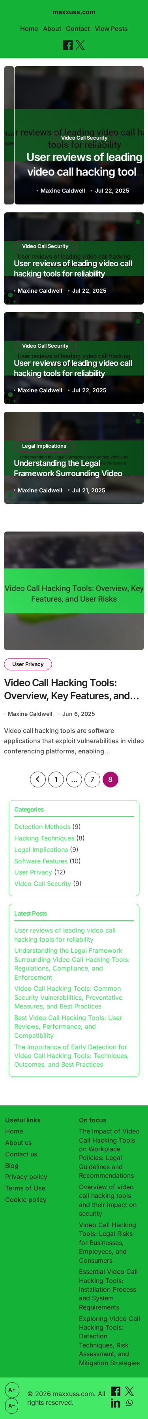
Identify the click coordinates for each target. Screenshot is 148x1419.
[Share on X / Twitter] (80, 45)
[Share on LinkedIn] (116, 1405)
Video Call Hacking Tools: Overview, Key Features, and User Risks (67, 695)
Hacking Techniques (44, 838)
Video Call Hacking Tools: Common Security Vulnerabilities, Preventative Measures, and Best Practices (68, 997)
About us (18, 1143)
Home (29, 28)
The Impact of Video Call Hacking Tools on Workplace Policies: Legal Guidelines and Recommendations (109, 1153)
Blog (12, 1165)
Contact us (21, 1154)
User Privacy (28, 664)
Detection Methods (42, 827)
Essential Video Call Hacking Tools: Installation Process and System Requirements (108, 1289)
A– (11, 1406)
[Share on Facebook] (68, 45)
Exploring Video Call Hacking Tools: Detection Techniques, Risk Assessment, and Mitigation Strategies (109, 1341)
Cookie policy (26, 1199)
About (52, 28)
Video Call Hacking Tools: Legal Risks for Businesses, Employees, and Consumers (107, 1242)
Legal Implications (44, 446)
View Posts (111, 28)
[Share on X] (129, 1394)
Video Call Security (74, 137)
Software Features (40, 861)
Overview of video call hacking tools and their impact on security (108, 1200)
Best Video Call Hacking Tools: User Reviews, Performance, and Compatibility (68, 1026)
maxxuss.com (74, 12)
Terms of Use (25, 1188)
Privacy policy (26, 1177)
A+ (12, 1390)
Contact (78, 28)
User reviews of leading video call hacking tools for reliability (74, 171)
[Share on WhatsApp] (129, 1405)
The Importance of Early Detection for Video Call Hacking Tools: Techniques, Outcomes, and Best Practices (71, 1056)
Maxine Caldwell (52, 190)
